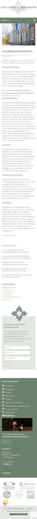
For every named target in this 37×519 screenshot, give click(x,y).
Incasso (8, 399)
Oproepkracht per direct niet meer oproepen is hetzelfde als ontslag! (14, 270)
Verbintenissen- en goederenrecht (17, 406)
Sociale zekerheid (11, 409)
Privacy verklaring (13, 511)
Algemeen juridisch (9, 287)
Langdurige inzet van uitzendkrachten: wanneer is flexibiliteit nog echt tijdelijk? (16, 257)
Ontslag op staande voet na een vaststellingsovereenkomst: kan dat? (15, 263)
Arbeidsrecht (6, 290)
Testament (9, 386)
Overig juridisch (7, 295)
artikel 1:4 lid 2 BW (12, 96)
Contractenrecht (8, 292)
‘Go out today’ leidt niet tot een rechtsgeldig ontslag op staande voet (15, 251)
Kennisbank (6, 473)
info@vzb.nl (7, 464)
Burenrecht (9, 396)
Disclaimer (29, 509)
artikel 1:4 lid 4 (9, 76)
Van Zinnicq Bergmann (18, 8)
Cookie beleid (24, 511)
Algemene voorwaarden (14, 403)
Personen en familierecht (11, 297)
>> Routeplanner (8, 457)
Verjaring (8, 393)
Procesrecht (6, 299)
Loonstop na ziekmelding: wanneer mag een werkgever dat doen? (16, 276)
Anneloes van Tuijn (8, 235)
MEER (5, 442)
